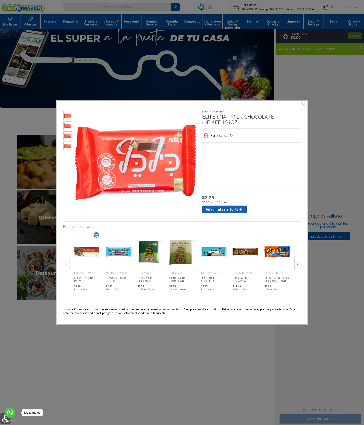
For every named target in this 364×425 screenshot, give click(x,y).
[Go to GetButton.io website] (10, 420)
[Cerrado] (303, 104)
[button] (67, 116)
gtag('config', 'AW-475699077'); (182, 16)
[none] (87, 259)
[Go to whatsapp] (10, 412)
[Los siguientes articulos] (297, 263)
